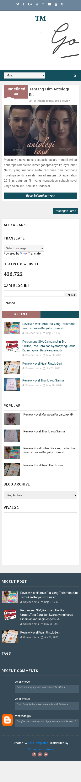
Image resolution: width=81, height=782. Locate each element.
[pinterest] (62, 4)
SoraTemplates (38, 743)
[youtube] (56, 4)
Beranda (9, 303)
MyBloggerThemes (40, 749)
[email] (49, 4)
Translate (34, 253)
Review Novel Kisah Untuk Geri (42, 363)
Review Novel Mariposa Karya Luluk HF (48, 414)
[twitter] (17, 4)
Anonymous (22, 681)
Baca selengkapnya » (40, 195)
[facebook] (24, 4)
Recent (21, 314)
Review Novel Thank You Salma (43, 380)
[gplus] (30, 4)
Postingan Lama (65, 211)
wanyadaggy (23, 715)
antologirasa (45, 100)
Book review (62, 100)
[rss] (43, 4)
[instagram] (37, 4)
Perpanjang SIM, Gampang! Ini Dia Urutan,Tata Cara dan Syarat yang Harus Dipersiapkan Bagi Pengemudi (48, 346)
